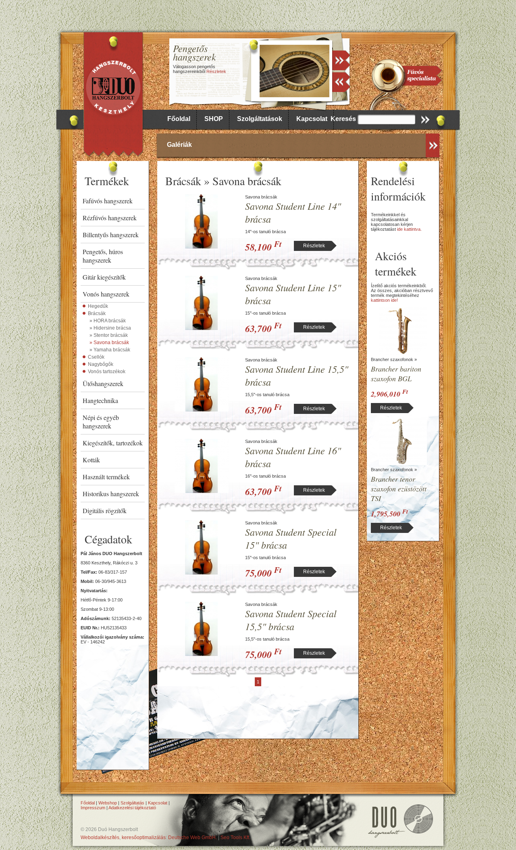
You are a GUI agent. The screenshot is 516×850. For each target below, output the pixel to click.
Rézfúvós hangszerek (110, 217)
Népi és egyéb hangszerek (101, 421)
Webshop (107, 802)
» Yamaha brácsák (109, 350)
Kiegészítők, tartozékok (113, 443)
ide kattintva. (409, 229)
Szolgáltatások (259, 118)
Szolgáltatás (132, 802)
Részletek (216, 71)
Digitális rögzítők (105, 510)
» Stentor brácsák (108, 335)
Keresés (343, 118)
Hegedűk (98, 306)
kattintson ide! (384, 300)
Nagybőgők (100, 364)
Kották (91, 459)
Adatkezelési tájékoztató (132, 807)
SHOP (213, 118)
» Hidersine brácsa (110, 328)
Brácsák (97, 313)
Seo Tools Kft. (235, 837)
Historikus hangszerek (111, 493)
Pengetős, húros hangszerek (103, 255)
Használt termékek (106, 476)
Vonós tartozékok (106, 371)
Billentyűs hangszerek (111, 234)
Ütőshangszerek (103, 383)
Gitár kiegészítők (104, 277)
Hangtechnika (100, 400)
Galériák (179, 144)
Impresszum (93, 807)
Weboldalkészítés (100, 837)
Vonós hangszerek (106, 294)
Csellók (96, 357)
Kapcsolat (311, 118)
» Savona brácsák (109, 342)
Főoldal (178, 118)
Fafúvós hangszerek (108, 200)
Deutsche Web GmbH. (192, 837)
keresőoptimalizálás (144, 837)
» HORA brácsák (107, 321)
